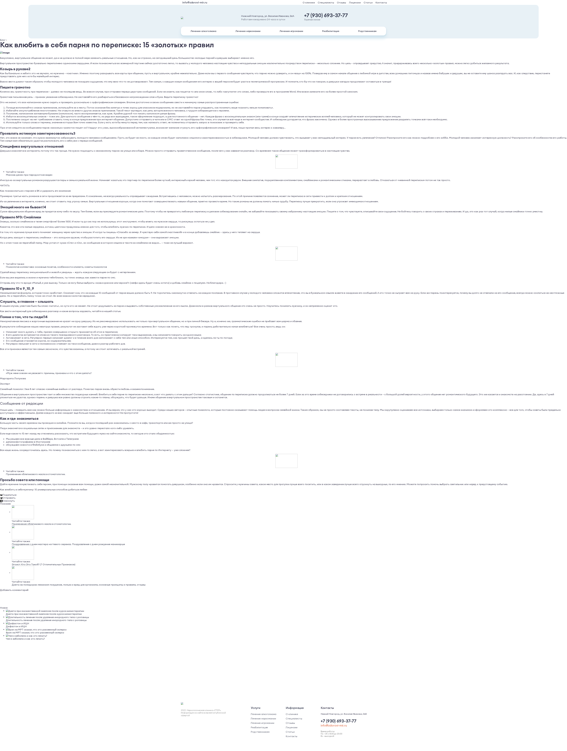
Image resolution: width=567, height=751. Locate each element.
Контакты (381, 2)
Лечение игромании (291, 31)
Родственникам (367, 31)
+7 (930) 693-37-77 (326, 15)
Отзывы (341, 2)
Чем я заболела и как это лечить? (25, 638)
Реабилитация (330, 31)
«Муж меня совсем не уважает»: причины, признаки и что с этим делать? (49, 373)
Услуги (255, 708)
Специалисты (326, 2)
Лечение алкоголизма (203, 31)
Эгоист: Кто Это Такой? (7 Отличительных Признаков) (43, 564)
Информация (295, 708)
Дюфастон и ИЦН (16, 626)
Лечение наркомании (247, 31)
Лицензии (355, 2)
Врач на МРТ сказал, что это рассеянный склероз (35, 632)
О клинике (309, 2)
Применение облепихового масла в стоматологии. (35, 474)
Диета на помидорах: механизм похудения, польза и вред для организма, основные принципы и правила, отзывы (78, 584)
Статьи (368, 2)
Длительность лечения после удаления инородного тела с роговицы (46, 620)
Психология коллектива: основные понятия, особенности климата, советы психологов (56, 266)
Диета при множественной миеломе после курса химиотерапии (44, 613)
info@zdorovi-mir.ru (194, 2)
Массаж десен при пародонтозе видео (29, 174)
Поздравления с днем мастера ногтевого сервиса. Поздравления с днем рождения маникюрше (68, 544)
